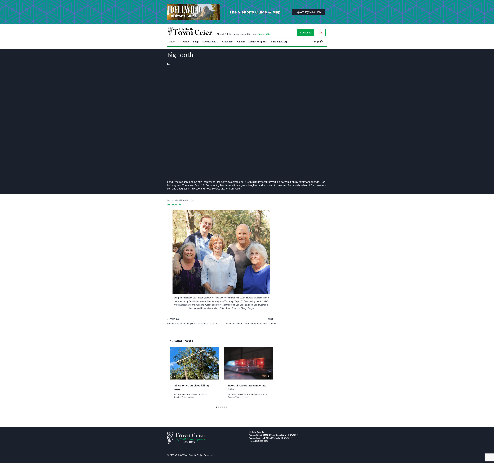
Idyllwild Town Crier (238, 394)
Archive (185, 41)
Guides (241, 41)
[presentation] (194, 363)
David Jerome (182, 394)
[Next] (269, 376)
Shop (196, 41)
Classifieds (227, 41)
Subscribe (305, 32)
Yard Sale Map (279, 41)
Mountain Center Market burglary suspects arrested (251, 321)
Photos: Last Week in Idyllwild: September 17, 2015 (192, 321)
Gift (321, 32)
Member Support (257, 41)
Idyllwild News (174, 205)
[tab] (216, 407)
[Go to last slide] (174, 376)
